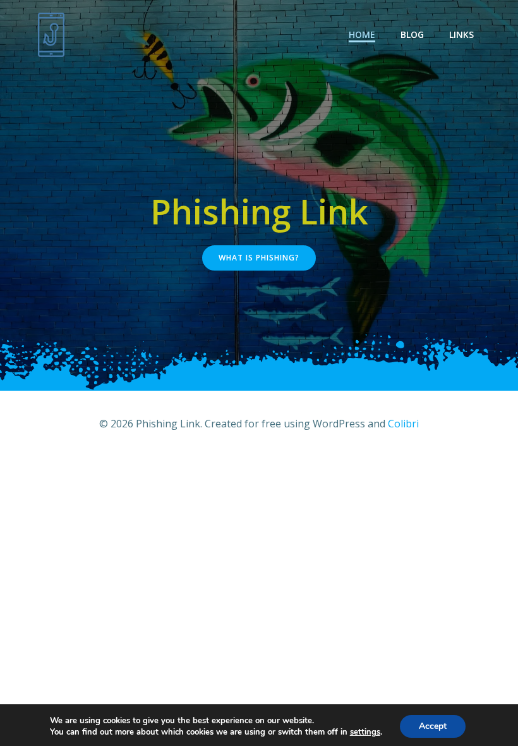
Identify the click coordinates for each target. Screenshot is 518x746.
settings (365, 732)
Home (362, 34)
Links (461, 34)
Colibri (403, 424)
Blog (412, 34)
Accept (433, 726)
